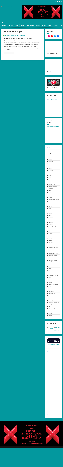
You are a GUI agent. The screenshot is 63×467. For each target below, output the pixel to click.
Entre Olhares (51, 219)
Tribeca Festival (52, 308)
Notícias (4, 25)
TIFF (49, 306)
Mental (50, 268)
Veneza (50, 313)
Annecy (50, 175)
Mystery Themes (16, 447)
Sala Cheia (44, 25)
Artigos (38, 25)
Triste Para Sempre (52, 311)
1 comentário (26, 40)
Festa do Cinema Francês (53, 226)
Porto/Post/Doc (52, 293)
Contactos (55, 25)
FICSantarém (51, 235)
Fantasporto (51, 224)
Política (50, 289)
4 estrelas (50, 168)
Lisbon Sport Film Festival (53, 255)
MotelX (50, 277)
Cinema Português (30, 25)
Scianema (51, 300)
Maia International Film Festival (53, 261)
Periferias (50, 286)
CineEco (50, 197)
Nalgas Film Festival (52, 279)
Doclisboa (50, 213)
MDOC (50, 266)
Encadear (50, 215)
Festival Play (51, 233)
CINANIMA (51, 194)
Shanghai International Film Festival (54, 303)
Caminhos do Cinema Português (53, 187)
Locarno (50, 257)
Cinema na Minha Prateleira (54, 199)
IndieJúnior (51, 242)
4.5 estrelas (51, 170)
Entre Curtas (51, 217)
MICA (50, 270)
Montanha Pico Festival (53, 275)
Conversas (51, 206)
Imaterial (50, 240)
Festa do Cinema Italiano (53, 229)
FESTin (50, 231)
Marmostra (51, 264)
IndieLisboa (51, 244)
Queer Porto (51, 298)
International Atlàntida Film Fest (54, 248)
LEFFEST (50, 251)
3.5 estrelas (51, 166)
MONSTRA (51, 273)
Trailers (22, 25)
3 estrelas (50, 163)
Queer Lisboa (51, 295)
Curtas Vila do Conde (53, 210)
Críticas (16, 25)
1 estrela (50, 157)
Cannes (50, 190)
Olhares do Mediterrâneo (53, 284)
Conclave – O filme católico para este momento (18, 38)
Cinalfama (51, 192)
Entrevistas (10, 25)
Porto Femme (51, 291)
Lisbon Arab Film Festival (53, 253)
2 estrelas (50, 159)
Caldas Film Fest (52, 184)
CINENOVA (51, 204)
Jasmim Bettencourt (18, 40)
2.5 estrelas (51, 161)
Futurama (50, 238)
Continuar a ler (10, 52)
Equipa (49, 25)
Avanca (50, 179)
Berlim (50, 182)
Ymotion (50, 315)
